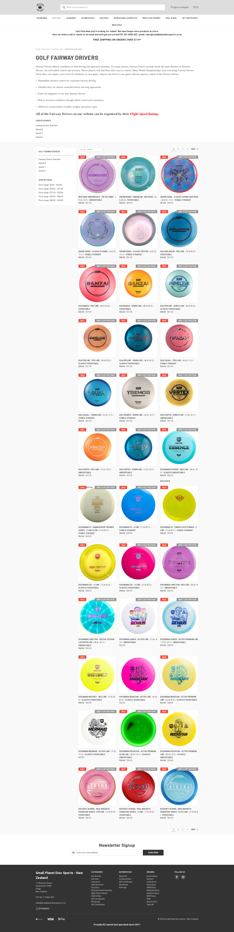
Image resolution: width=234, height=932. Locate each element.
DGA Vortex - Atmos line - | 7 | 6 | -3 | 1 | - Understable (178, 416)
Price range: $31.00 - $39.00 (51, 192)
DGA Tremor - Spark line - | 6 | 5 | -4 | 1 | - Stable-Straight (137, 416)
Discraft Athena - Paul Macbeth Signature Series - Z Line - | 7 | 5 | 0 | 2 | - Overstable (137, 812)
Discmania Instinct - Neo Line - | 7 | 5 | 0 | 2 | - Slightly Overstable (96, 698)
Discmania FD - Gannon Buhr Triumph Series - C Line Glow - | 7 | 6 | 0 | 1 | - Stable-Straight (96, 530)
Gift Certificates (190, 18)
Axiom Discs (152, 902)
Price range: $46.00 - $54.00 (51, 200)
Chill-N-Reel (171, 18)
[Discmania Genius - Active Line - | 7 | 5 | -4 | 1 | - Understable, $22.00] (138, 617)
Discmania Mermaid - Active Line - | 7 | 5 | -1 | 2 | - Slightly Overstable (97, 753)
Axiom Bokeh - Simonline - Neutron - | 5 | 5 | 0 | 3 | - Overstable (138, 198)
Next (193, 149)
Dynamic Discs (153, 893)
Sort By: (83, 149)
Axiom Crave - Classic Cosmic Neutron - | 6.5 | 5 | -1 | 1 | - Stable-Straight (179, 198)
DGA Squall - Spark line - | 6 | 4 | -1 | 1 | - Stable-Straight (96, 416)
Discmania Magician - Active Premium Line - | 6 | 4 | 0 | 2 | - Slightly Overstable (178, 698)
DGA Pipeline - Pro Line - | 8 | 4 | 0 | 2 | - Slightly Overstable (95, 362)
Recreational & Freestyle (125, 18)
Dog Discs (104, 18)
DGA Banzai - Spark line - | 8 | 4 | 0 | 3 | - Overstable (136, 307)
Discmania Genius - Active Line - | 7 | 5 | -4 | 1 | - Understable (138, 641)
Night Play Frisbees (151, 18)
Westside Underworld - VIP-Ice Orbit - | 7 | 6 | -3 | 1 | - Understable (97, 198)
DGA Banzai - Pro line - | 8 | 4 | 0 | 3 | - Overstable (94, 307)
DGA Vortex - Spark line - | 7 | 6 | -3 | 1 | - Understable (137, 471)
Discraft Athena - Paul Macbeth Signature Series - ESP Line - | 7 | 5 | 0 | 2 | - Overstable (97, 812)
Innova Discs (152, 876)
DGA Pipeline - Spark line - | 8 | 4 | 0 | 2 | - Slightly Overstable (137, 362)
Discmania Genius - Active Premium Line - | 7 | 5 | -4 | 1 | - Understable (179, 641)
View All (150, 904)
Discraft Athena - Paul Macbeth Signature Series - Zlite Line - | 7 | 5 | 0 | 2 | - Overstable (179, 812)
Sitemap (122, 887)
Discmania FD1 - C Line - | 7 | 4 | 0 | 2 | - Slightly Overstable (94, 586)
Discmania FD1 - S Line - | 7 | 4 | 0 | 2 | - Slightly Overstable (135, 586)
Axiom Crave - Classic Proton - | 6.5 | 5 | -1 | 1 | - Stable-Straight (137, 253)
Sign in (176, 7)
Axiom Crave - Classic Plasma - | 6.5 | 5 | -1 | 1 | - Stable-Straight (97, 253)
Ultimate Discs (88, 18)
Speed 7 (42, 167)
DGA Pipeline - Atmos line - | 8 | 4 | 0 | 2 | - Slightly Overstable (178, 307)
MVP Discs (151, 896)
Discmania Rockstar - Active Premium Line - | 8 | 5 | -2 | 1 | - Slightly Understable (178, 754)
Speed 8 (42, 163)
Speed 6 (42, 171)
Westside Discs (153, 890)
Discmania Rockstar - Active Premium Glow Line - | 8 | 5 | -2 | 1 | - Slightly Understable (137, 754)
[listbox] (96, 149)
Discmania (151, 885)
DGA (149, 899)
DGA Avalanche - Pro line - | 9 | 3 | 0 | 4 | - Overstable (178, 253)
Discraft (150, 879)
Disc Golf (56, 18)
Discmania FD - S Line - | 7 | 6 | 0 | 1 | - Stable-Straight (135, 529)
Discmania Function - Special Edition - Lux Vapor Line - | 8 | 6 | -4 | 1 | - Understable (96, 642)
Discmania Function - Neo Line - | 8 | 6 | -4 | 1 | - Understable (179, 586)
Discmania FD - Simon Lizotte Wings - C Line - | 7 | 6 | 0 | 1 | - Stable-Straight (178, 529)
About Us (123, 876)
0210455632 (43, 908)
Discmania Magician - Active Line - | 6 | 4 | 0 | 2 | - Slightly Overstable (138, 698)
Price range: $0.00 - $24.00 (50, 185)
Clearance (71, 18)
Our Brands (41, 18)
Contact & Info (125, 879)
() (196, 7)
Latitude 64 (151, 882)
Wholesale (117, 25)
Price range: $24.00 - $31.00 (51, 189)
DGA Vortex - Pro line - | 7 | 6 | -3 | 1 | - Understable (95, 471)
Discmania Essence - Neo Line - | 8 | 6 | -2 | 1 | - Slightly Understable (179, 471)
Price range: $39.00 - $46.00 (51, 196)
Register (185, 7)
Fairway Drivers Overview (50, 159)
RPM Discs (151, 887)
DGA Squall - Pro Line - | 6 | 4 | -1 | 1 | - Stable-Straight (177, 362)
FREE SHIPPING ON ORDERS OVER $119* (117, 39)
